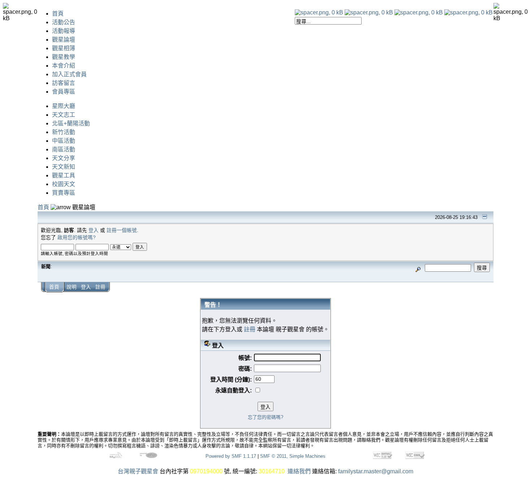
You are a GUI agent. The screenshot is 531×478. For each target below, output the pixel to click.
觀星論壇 (63, 39)
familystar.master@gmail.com (375, 471)
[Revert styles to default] (468, 12)
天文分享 (63, 158)
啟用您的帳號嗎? (76, 237)
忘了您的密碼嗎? (265, 417)
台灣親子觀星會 (138, 471)
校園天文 (63, 184)
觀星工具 (63, 175)
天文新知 (63, 167)
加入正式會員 (69, 74)
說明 (71, 287)
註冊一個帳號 (122, 230)
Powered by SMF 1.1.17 (231, 456)
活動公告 (63, 22)
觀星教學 (63, 57)
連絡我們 (299, 471)
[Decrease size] (369, 12)
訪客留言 (63, 83)
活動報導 (63, 31)
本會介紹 (63, 66)
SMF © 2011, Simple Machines (292, 456)
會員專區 (63, 92)
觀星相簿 (63, 48)
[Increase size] (418, 12)
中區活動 (63, 141)
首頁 (58, 13)
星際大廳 (63, 106)
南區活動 (63, 149)
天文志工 (63, 115)
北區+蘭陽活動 (71, 123)
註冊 (100, 287)
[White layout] (319, 12)
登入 (93, 230)
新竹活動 (63, 132)
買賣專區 (63, 193)
